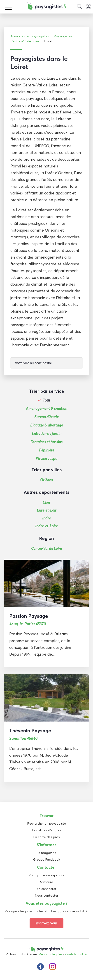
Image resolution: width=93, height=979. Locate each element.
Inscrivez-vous (46, 923)
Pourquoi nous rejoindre (46, 875)
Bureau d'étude (46, 417)
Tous (46, 400)
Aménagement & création (46, 408)
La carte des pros (46, 837)
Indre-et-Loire (46, 525)
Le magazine (46, 853)
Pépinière (46, 450)
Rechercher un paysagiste (46, 823)
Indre (46, 518)
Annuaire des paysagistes (29, 36)
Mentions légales (50, 954)
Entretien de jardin (46, 433)
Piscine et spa (46, 458)
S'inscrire (46, 882)
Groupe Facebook (46, 859)
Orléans (46, 479)
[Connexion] (88, 7)
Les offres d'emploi (46, 830)
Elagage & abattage (46, 425)
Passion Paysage (28, 616)
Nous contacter (46, 895)
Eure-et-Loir (46, 510)
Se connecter (46, 889)
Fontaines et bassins (46, 442)
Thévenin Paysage (30, 730)
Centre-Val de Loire (46, 548)
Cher (46, 502)
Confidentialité (76, 954)
